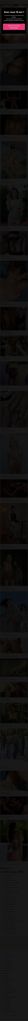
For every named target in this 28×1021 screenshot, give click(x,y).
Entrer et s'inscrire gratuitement (14, 27)
